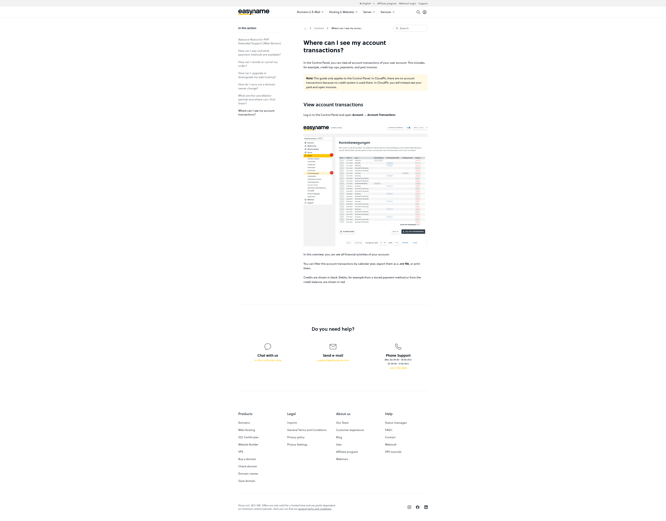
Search (404, 28)
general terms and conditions (314, 509)
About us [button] (343, 414)
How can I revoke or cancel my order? (258, 64)
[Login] (424, 12)
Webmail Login (407, 3)
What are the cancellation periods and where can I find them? (256, 99)
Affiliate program (387, 3)
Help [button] (389, 414)
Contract (319, 28)
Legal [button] (291, 414)
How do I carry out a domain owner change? (256, 86)
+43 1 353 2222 (398, 368)
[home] (253, 12)
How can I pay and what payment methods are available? (259, 52)
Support (423, 3)
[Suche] (418, 12)
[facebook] (417, 507)
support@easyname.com (333, 360)
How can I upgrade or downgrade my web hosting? (257, 75)
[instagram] (409, 507)
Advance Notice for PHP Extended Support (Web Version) (259, 41)
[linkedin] (426, 507)
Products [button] (245, 414)
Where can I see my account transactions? (256, 112)
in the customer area (267, 360)
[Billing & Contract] (305, 28)
